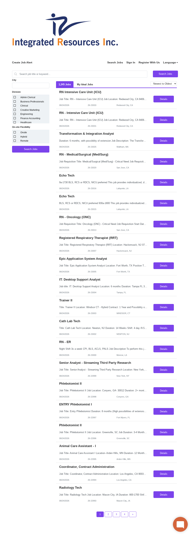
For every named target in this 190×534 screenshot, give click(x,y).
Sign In (130, 62)
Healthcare (26, 122)
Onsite (23, 132)
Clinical (24, 105)
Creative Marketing (30, 110)
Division (16, 92)
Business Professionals (32, 101)
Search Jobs (115, 62)
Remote (24, 141)
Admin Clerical (27, 97)
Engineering (26, 114)
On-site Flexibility (21, 127)
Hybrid (23, 136)
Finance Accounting (30, 118)
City (14, 80)
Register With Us (149, 62)
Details (163, 99)
